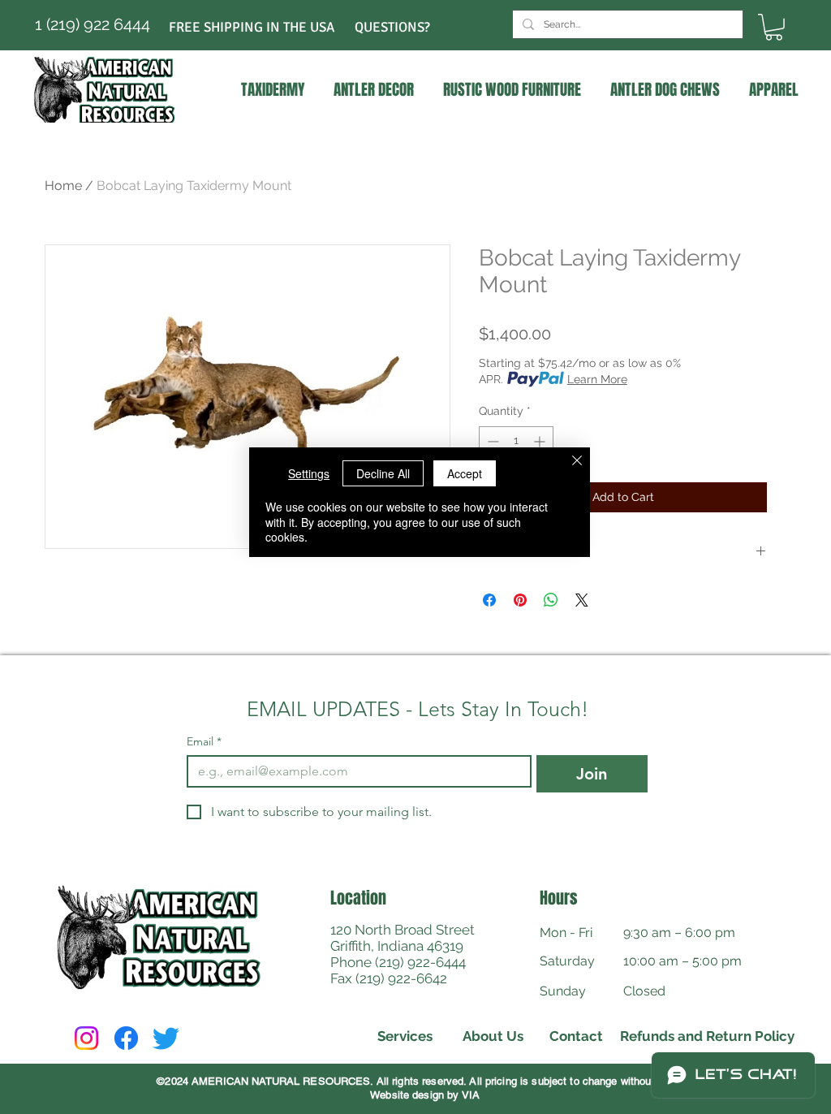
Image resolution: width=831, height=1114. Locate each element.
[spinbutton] (516, 441)
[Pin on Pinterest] (520, 600)
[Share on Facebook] (489, 600)
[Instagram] (86, 1038)
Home (63, 185)
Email (204, 742)
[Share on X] (582, 600)
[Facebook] (126, 1038)
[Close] (577, 462)
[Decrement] (491, 441)
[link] (774, 27)
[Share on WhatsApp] (551, 600)
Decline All (383, 473)
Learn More (597, 379)
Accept (464, 473)
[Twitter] (166, 1038)
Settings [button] (308, 473)
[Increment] (541, 441)
